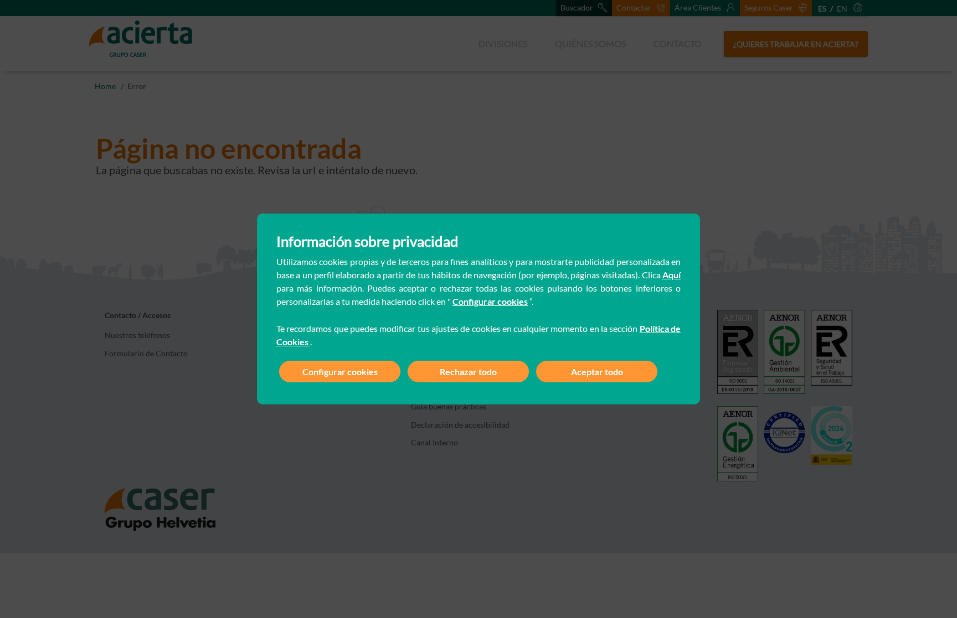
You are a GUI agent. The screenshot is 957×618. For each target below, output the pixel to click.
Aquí (671, 274)
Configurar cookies (490, 301)
